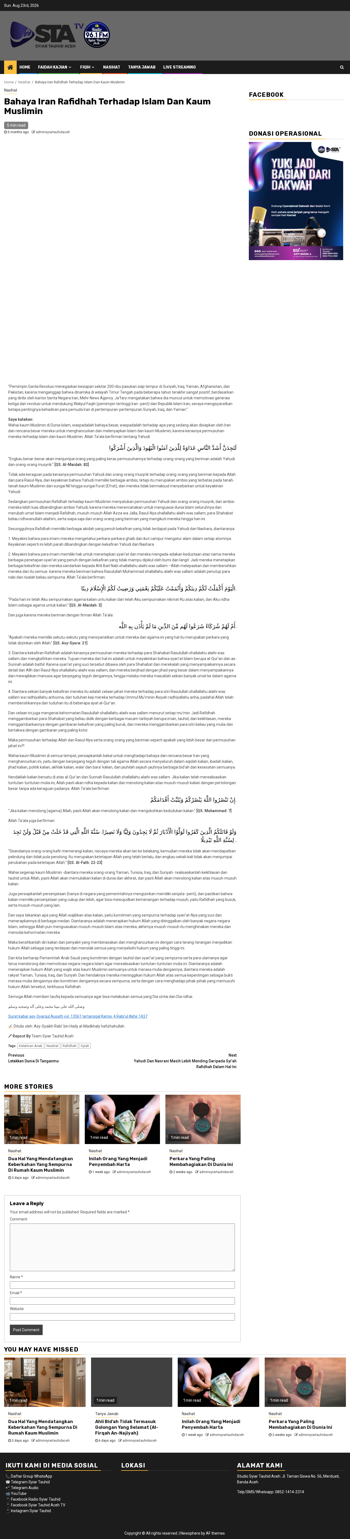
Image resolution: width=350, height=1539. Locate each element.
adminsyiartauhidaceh (53, 132)
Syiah (85, 1046)
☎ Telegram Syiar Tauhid (27, 1482)
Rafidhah (70, 1046)
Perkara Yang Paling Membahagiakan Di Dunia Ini (201, 1161)
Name (16, 1277)
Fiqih (85, 67)
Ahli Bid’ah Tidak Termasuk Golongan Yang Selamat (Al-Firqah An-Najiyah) (126, 1427)
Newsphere (190, 1533)
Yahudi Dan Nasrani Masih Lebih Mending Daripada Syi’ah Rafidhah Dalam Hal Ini (185, 1061)
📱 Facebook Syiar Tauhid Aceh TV (35, 1505)
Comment (18, 1219)
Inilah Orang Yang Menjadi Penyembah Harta (118, 1161)
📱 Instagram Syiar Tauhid (28, 1511)
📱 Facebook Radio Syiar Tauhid (32, 1499)
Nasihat (111, 67)
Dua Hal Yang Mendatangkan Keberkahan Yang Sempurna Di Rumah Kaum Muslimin (40, 1164)
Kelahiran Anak (30, 1046)
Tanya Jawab (142, 67)
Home (24, 67)
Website (17, 1309)
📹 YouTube (16, 1493)
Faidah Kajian (52, 67)
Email (16, 1293)
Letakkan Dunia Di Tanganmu (33, 1058)
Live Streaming (179, 67)
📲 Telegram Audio (22, 1488)
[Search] (342, 67)
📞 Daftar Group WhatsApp (28, 1476)
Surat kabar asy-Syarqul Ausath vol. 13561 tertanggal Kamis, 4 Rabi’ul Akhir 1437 (77, 1016)
